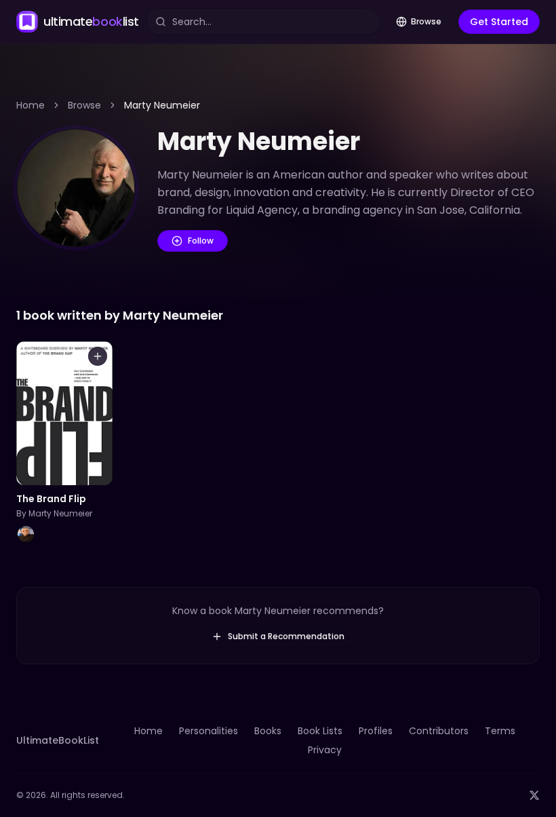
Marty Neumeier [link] (162, 105)
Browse (426, 21)
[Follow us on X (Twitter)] (534, 795)
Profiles (376, 731)
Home (30, 105)
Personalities (208, 731)
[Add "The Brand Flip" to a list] (97, 356)
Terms (500, 731)
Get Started (499, 21)
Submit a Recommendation (286, 636)
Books (267, 731)
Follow (201, 240)
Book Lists (320, 731)
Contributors (439, 731)
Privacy (325, 750)
